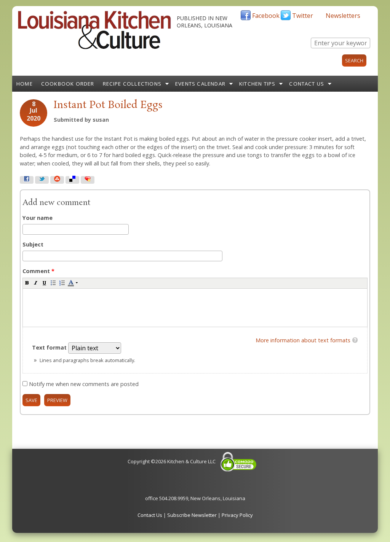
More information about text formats (303, 340)
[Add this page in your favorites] (87, 180)
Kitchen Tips (257, 83)
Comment (38, 271)
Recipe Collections (132, 83)
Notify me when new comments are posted (84, 384)
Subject (32, 244)
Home (24, 83)
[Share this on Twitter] (42, 180)
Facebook (266, 15)
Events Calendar (200, 83)
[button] (27, 282)
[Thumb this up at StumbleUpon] (57, 180)
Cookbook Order (67, 83)
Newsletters (343, 15)
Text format (50, 347)
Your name (37, 217)
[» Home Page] (94, 47)
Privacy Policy (237, 515)
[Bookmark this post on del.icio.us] (72, 180)
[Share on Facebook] (27, 180)
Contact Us (306, 83)
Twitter (302, 15)
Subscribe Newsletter (192, 515)
